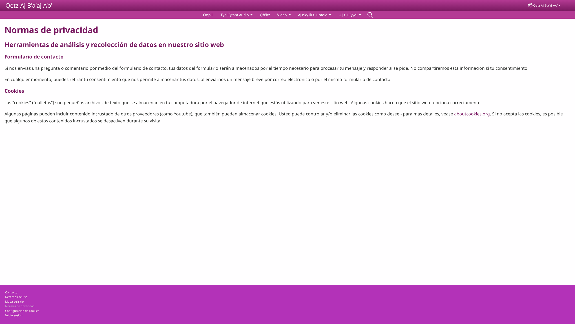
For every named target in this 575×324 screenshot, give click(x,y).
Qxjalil (208, 14)
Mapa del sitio (14, 301)
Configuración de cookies (22, 311)
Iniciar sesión (13, 315)
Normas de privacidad (20, 306)
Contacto (11, 292)
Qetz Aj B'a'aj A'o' (28, 5)
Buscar (370, 15)
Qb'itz (265, 14)
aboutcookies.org (472, 114)
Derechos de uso (16, 297)
